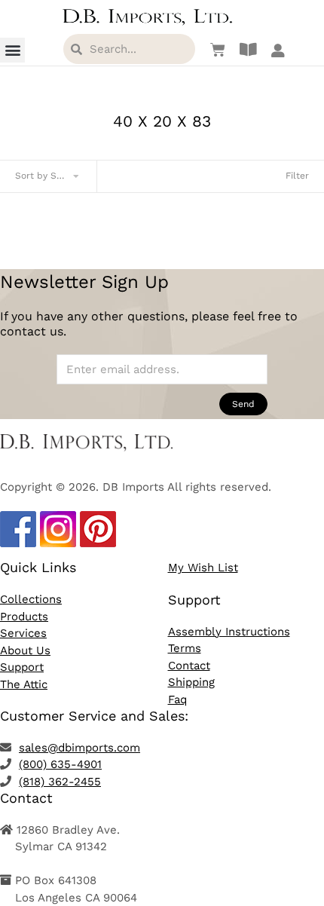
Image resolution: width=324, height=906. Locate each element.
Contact (189, 665)
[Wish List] (214, 50)
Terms (184, 648)
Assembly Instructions (229, 631)
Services (23, 633)
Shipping (191, 682)
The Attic (23, 684)
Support (22, 667)
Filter (297, 175)
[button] (12, 50)
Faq (177, 699)
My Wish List (203, 567)
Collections (31, 599)
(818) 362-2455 (60, 781)
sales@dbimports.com (79, 747)
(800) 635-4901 (60, 764)
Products (24, 616)
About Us (25, 650)
